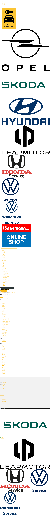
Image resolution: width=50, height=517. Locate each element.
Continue (1, 297)
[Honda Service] (17, 177)
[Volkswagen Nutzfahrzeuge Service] (11, 223)
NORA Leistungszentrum (6, 276)
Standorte (3, 250)
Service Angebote (4, 314)
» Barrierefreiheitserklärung (3, 388)
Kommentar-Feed (4, 341)
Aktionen (3, 266)
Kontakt (4, 282)
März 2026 (3, 347)
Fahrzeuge (3, 263)
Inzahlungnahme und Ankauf (6, 264)
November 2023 (4, 358)
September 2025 (4, 351)
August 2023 (3, 359)
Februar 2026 (3, 348)
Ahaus (4, 285)
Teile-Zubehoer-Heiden (4, 323)
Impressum (3, 4)
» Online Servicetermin (4, 1)
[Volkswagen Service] (10, 200)
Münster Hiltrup (5, 253)
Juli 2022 (3, 365)
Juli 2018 (3, 375)
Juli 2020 (3, 371)
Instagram (3, 5)
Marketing (3, 310)
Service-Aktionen (5, 268)
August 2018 (3, 374)
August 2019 (3, 373)
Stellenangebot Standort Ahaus (5, 320)
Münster (4, 286)
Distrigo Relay (5, 277)
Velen (4, 254)
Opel (0, 391)
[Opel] (26, 70)
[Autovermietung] (9, 28)
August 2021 (3, 367)
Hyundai (4, 257)
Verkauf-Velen (3, 329)
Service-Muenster (4, 316)
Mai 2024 (3, 357)
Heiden (4, 252)
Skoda (4, 256)
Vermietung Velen (13, 292)
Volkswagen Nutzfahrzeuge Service (7, 272)
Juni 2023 (3, 360)
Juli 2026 (3, 344)
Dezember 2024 (4, 354)
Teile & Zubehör (4, 275)
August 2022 (3, 364)
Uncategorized (3, 325)
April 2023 (3, 361)
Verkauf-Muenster (4, 328)
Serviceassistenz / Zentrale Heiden (6, 318)
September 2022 (4, 363)
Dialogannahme (5, 274)
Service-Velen (3, 317)
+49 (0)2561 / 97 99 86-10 (5, 384)
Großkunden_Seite (4, 309)
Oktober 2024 (3, 355)
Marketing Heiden (4, 311)
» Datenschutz (2, 387)
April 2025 (3, 353)
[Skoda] (24, 97)
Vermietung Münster (4, 332)
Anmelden (3, 339)
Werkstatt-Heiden (4, 335)
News (2, 312)
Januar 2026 (3, 349)
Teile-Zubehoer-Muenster (5, 324)
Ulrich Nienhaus (2, 292)
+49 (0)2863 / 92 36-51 (5, 385)
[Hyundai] (26, 124)
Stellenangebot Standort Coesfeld (6, 321)
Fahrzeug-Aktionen (5, 267)
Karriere (4, 280)
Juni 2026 (3, 345)
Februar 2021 (3, 369)
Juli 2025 (3, 352)
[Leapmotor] (26, 154)
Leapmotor (1, 393)
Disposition (3, 306)
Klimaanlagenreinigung (6, 273)
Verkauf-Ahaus (3, 327)
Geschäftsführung (4, 307)
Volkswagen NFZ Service (3, 396)
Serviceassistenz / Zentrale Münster (6, 319)
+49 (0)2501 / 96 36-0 (7, 383)
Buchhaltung (3, 304)
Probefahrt (4, 259)
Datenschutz (3, 3)
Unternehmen (3, 278)
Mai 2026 (3, 346)
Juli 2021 (3, 368)
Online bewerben (5, 281)
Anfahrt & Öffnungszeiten (5, 402)
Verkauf (3, 326)
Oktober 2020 (3, 370)
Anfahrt (8, 289)
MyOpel (4, 270)
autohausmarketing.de (14, 409)
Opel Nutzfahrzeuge (5, 258)
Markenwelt (3, 255)
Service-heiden (3, 315)
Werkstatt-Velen (4, 336)
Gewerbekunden (4, 260)
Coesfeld (4, 251)
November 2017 (4, 376)
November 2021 (4, 366)
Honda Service (5, 271)
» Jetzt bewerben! (4, 2)
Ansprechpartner (4, 401)
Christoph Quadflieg (5, 294)
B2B (3, 265)
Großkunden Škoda (5, 262)
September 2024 (4, 356)
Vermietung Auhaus (4, 331)
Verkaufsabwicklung (4, 330)
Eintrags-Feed (3, 340)
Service (2, 269)
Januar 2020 (3, 372)
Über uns (4, 279)
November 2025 (4, 350)
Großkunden (3, 308)
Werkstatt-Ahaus (4, 334)
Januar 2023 (3, 362)
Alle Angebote (3, 303)
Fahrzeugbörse (3, 399)
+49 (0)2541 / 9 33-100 (5, 382)
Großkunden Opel (5, 261)
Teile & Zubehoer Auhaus (5, 322)
